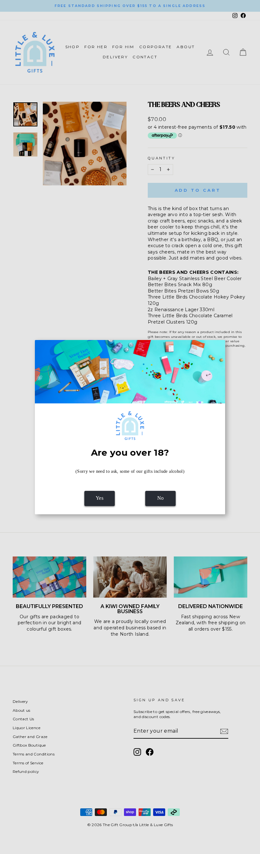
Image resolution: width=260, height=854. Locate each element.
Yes (99, 498)
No (160, 498)
